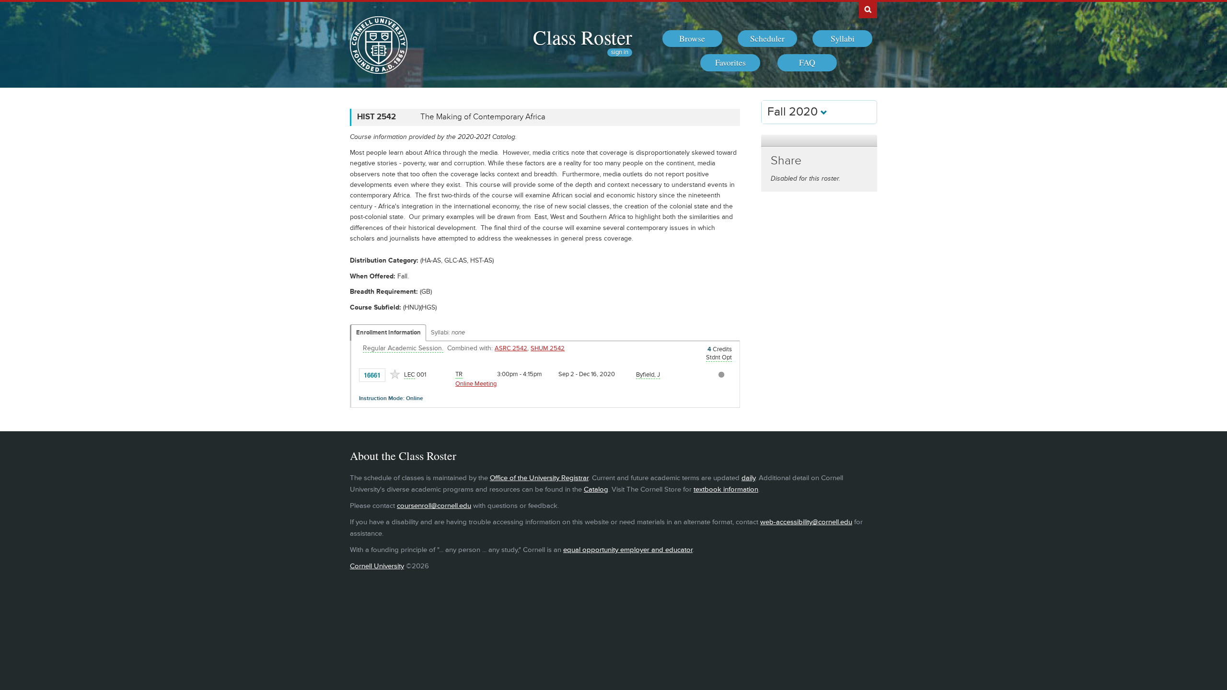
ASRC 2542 (511, 348)
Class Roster (582, 36)
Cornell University (377, 566)
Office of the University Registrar (539, 478)
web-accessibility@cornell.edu (806, 522)
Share (786, 161)
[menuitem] (692, 38)
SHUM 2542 (548, 348)
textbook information (726, 489)
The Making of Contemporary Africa (482, 117)
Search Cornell (868, 9)
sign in (619, 52)
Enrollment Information (388, 332)
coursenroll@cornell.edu (434, 505)
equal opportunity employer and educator (628, 549)
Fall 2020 (794, 111)
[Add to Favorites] (395, 374)
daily (748, 478)
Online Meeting (476, 384)
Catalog (596, 489)
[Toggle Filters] (819, 141)
